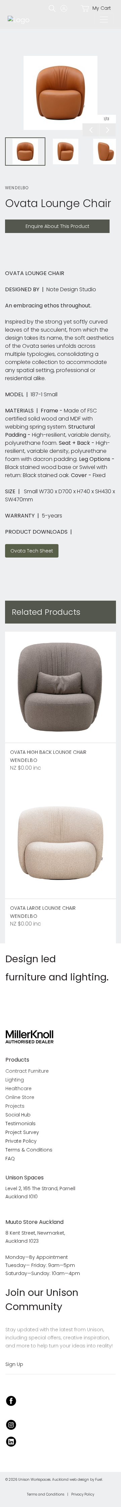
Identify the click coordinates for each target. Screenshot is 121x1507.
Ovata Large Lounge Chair (43, 908)
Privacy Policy (82, 1494)
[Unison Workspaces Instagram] (11, 1424)
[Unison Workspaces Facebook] (11, 1400)
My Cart (101, 8)
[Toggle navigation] (103, 19)
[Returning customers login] (65, 8)
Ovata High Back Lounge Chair (48, 752)
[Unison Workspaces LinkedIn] (11, 1441)
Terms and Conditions (45, 1494)
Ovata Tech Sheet (29, 548)
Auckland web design (70, 1479)
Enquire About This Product (40, 223)
